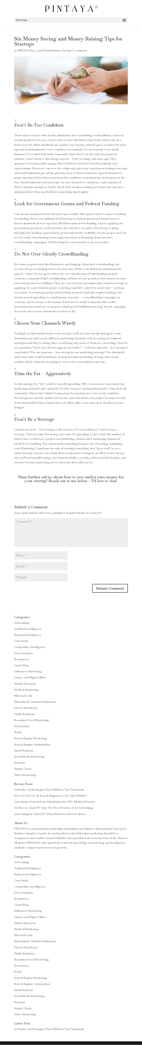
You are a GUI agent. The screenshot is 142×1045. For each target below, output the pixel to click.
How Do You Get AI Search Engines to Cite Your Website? (50, 795)
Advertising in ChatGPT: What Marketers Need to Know (50, 814)
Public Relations (24, 714)
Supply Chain (22, 768)
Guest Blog (21, 665)
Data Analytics (23, 653)
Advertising (21, 623)
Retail (17, 732)
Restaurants (21, 726)
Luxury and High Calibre (30, 677)
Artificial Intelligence (27, 629)
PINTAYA (23, 50)
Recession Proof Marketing (31, 720)
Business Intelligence (27, 635)
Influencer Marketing (28, 671)
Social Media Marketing (29, 756)
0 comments (80, 50)
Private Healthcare (26, 708)
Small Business (53, 50)
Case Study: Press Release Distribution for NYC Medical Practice (54, 802)
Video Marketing (25, 775)
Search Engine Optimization (32, 744)
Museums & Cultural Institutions (35, 702)
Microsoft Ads (23, 696)
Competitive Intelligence (30, 647)
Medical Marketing (26, 689)
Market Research (25, 683)
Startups (67, 50)
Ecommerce (21, 659)
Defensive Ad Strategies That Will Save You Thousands (49, 789)
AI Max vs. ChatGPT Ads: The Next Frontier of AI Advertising (53, 808)
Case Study (21, 641)
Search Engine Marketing (30, 738)
